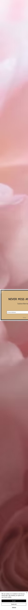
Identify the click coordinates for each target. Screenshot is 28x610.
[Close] (26, 593)
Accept (14, 601)
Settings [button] (14, 607)
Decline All (13, 604)
